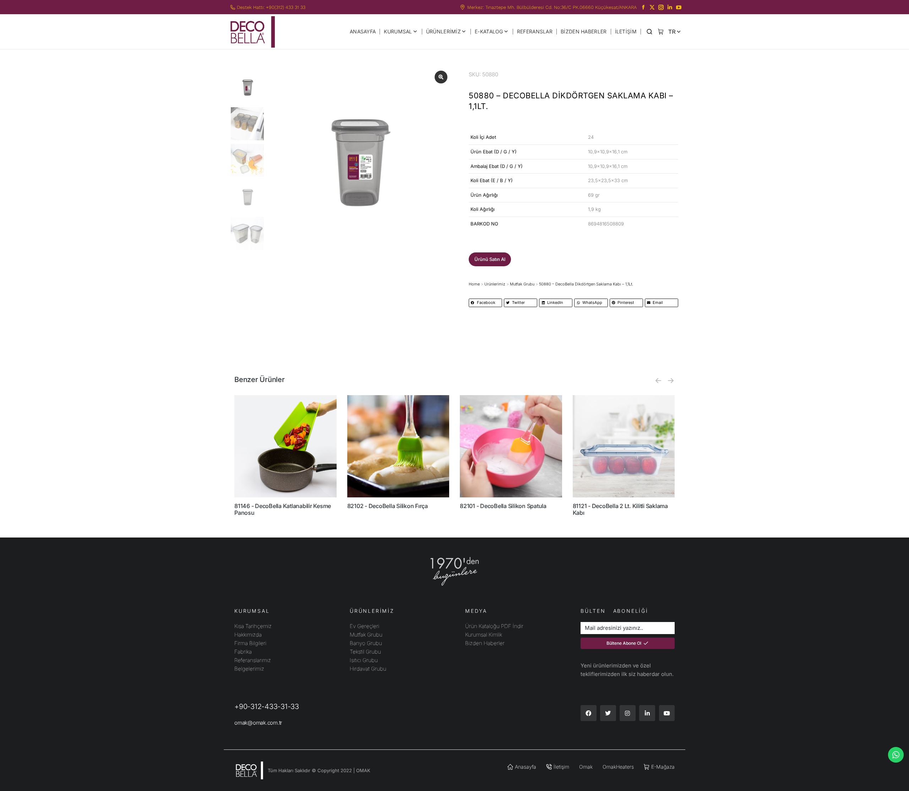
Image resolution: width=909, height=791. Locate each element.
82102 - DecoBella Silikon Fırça (387, 505)
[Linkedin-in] (647, 713)
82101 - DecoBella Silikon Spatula (503, 505)
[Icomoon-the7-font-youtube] (679, 7)
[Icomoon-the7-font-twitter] (652, 7)
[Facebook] (589, 713)
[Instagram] (628, 713)
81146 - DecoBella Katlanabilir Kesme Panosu (282, 509)
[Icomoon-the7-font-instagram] (661, 7)
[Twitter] (608, 713)
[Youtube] (667, 713)
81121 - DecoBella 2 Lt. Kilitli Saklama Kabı (620, 509)
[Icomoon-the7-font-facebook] (643, 7)
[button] (490, 259)
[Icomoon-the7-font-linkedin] (670, 7)
